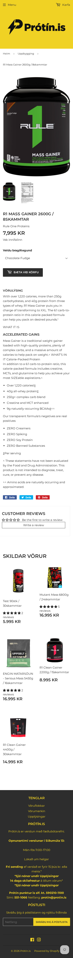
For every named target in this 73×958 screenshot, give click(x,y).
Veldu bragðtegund (17, 250)
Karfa (66, 5)
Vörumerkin (36, 811)
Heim (6, 53)
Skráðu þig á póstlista (52, 922)
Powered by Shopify (46, 950)
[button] (12, 613)
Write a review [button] (33, 525)
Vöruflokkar (36, 805)
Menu (12, 5)
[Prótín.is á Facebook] (32, 940)
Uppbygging (26, 53)
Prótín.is (25, 950)
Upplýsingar (36, 816)
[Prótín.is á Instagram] (39, 940)
